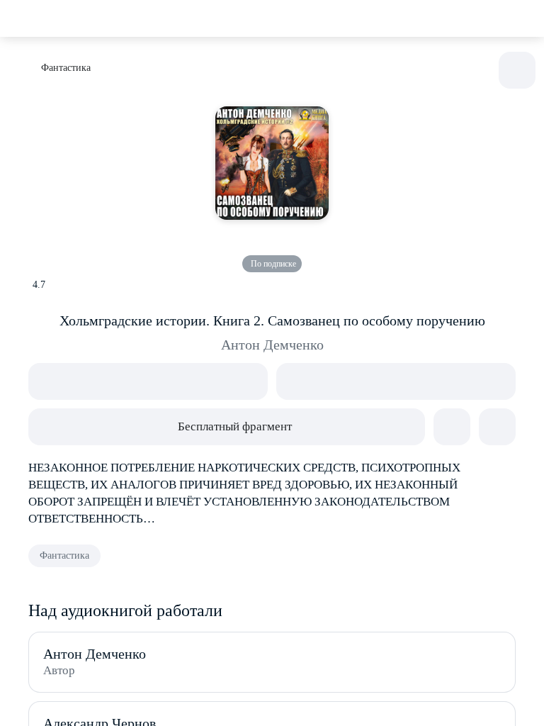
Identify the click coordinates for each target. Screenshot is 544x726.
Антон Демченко (272, 344)
